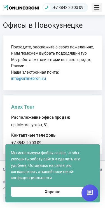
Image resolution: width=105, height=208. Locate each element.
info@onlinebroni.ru (28, 78)
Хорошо (52, 192)
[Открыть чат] (89, 192)
